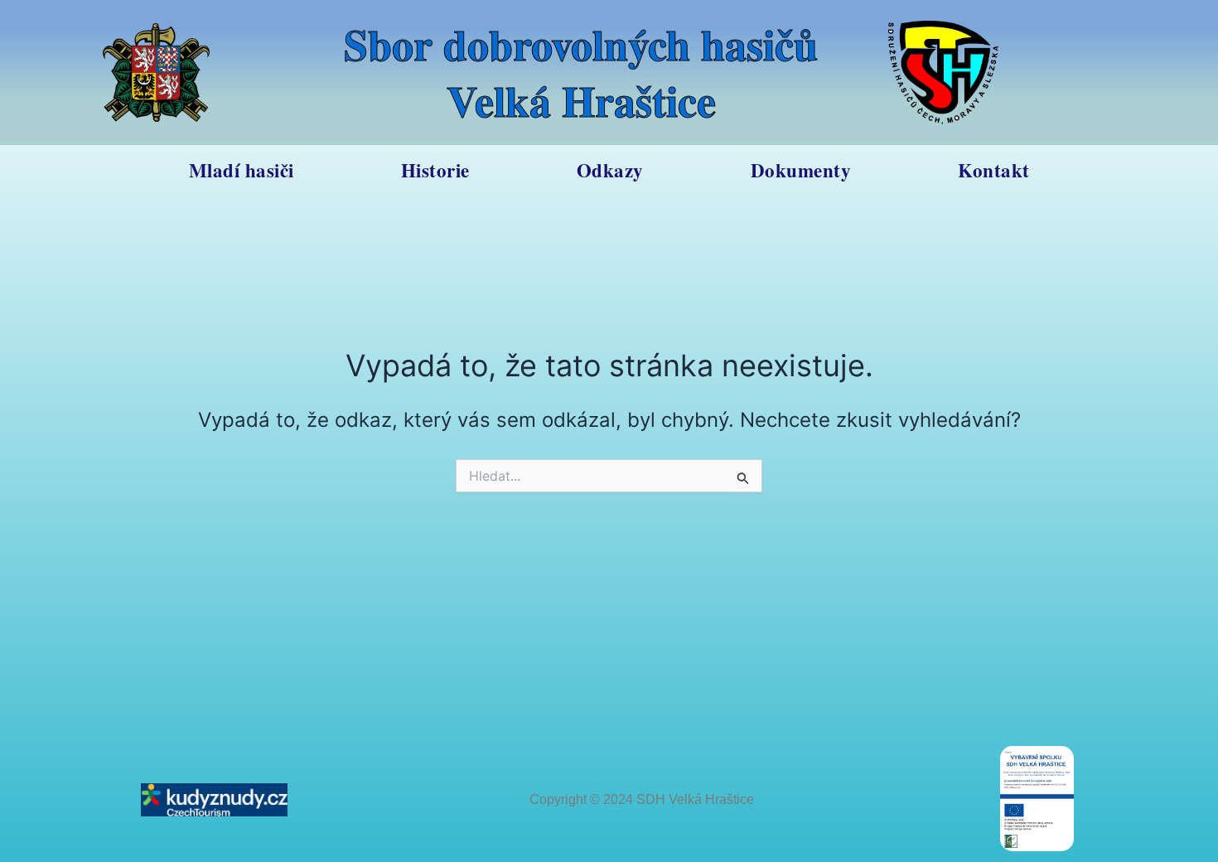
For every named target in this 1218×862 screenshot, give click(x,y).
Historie (435, 170)
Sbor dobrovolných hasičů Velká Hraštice (581, 72)
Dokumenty (801, 170)
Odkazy (610, 170)
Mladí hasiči (241, 170)
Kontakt (994, 170)
